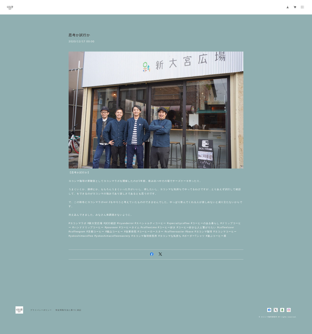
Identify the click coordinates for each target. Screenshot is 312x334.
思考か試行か (79, 35)
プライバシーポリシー (41, 310)
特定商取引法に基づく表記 (68, 310)
